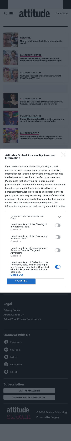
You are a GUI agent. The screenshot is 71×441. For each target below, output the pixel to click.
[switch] (57, 225)
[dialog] (35, 220)
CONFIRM (21, 281)
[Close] (64, 155)
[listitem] (35, 217)
